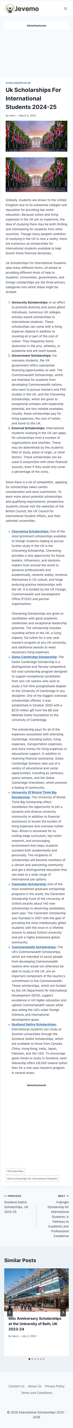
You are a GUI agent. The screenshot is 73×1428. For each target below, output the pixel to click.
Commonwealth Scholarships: (34, 947)
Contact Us (16, 1386)
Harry (12, 115)
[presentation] (36, 1290)
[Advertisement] (36, 52)
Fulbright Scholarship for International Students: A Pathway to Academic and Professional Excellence (58, 1216)
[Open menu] (65, 8)
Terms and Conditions (36, 1393)
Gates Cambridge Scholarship (34, 657)
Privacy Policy (54, 1386)
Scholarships (15, 1171)
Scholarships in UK (18, 83)
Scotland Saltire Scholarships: (34, 1024)
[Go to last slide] (10, 1312)
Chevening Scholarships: (30, 531)
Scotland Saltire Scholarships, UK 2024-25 (16, 1204)
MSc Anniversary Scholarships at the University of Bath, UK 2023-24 (35, 1323)
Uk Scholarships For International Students (32, 1178)
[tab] (29, 1359)
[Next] (63, 1312)
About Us (34, 1386)
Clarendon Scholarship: (29, 884)
